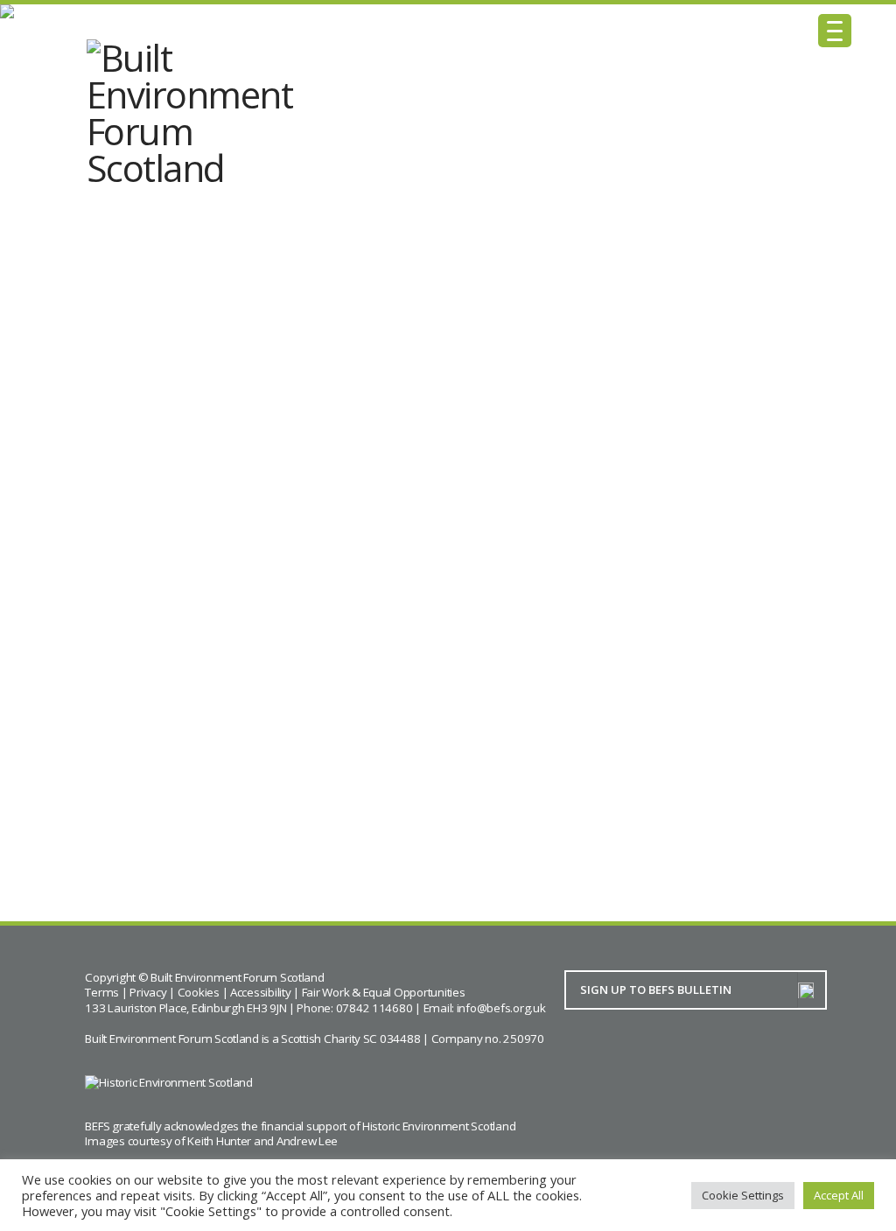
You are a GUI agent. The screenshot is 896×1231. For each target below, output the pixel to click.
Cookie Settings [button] (743, 1195)
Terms (102, 992)
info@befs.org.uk (501, 1008)
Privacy (148, 992)
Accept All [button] (839, 1195)
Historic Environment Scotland (438, 1126)
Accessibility (260, 992)
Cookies (199, 992)
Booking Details (138, 761)
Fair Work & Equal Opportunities (384, 992)
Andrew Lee (307, 1141)
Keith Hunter (219, 1141)
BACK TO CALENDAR (191, 825)
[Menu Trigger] (834, 30)
